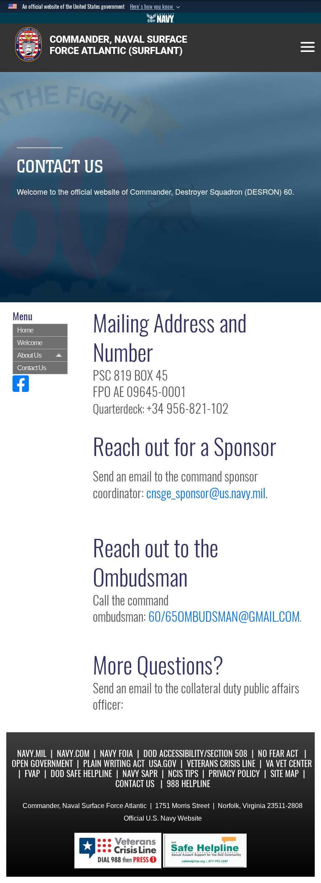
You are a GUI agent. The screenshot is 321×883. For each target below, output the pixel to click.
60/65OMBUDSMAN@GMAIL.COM (224, 616)
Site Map (284, 773)
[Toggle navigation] (307, 47)
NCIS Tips (183, 773)
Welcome (29, 342)
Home (25, 330)
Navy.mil (31, 753)
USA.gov (162, 763)
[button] (156, 7)
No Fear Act (278, 753)
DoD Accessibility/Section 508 (195, 753)
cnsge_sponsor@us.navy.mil (205, 493)
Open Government (42, 763)
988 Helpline (188, 783)
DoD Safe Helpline (81, 773)
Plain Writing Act (114, 763)
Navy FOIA (116, 753)
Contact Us (31, 367)
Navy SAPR (140, 773)
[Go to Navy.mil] (160, 18)
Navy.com (73, 753)
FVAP (32, 773)
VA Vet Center (289, 763)
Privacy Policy (234, 773)
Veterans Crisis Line (221, 763)
